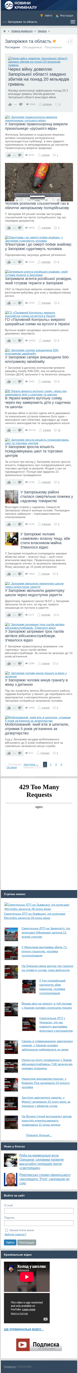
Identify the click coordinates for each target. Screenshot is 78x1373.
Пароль (9, 1217)
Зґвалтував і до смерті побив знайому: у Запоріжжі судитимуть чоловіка (38, 246)
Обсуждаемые (32, 47)
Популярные (53, 47)
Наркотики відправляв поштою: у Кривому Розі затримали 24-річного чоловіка (46, 1083)
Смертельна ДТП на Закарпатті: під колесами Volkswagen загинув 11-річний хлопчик (46, 932)
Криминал (10, 1366)
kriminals (47, 104)
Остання (12, 767)
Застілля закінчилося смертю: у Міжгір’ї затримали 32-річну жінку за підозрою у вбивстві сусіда (46, 1102)
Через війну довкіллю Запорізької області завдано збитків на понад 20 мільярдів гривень (38, 76)
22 (59, 430)
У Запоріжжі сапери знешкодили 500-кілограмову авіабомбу (37, 359)
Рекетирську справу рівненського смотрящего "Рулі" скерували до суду (45, 1179)
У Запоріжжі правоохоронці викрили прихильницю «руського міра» (36, 126)
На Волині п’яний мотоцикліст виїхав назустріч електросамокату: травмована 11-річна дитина (47, 1120)
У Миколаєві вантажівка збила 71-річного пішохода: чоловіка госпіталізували (45, 951)
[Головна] (4, 31)
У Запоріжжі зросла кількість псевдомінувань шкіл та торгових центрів (34, 451)
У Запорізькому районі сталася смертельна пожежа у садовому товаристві (46, 496)
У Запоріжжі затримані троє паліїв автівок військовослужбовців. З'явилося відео (34, 635)
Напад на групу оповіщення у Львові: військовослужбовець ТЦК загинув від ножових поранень (47, 1064)
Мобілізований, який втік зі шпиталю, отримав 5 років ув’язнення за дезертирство (37, 728)
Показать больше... (39, 1135)
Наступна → (31, 764)
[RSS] (54, 41)
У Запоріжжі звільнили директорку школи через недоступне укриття (34, 592)
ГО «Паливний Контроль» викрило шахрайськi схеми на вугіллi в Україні (37, 322)
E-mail (8, 1205)
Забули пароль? (15, 1234)
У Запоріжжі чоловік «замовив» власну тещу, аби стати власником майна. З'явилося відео (45, 540)
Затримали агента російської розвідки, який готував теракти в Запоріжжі (38, 281)
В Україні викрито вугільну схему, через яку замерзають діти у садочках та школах (38, 402)
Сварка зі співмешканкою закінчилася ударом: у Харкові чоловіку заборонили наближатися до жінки (47, 1045)
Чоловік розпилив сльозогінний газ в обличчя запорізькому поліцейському (37, 205)
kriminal (46, 155)
